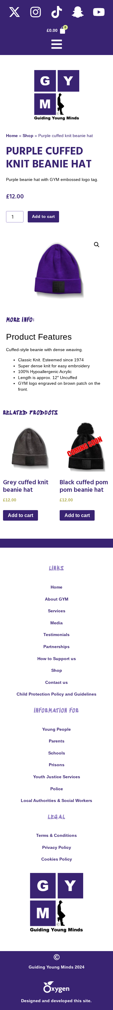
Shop (28, 135)
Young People (56, 729)
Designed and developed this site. (56, 1000)
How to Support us (56, 658)
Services (56, 610)
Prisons (56, 764)
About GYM (56, 599)
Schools (56, 753)
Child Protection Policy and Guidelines (56, 694)
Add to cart (43, 216)
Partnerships (56, 646)
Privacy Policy (56, 847)
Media (56, 622)
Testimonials (56, 634)
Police (56, 788)
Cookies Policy (56, 859)
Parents (56, 741)
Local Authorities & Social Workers (56, 800)
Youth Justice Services (56, 776)
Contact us (56, 682)
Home (12, 135)
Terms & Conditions (56, 835)
